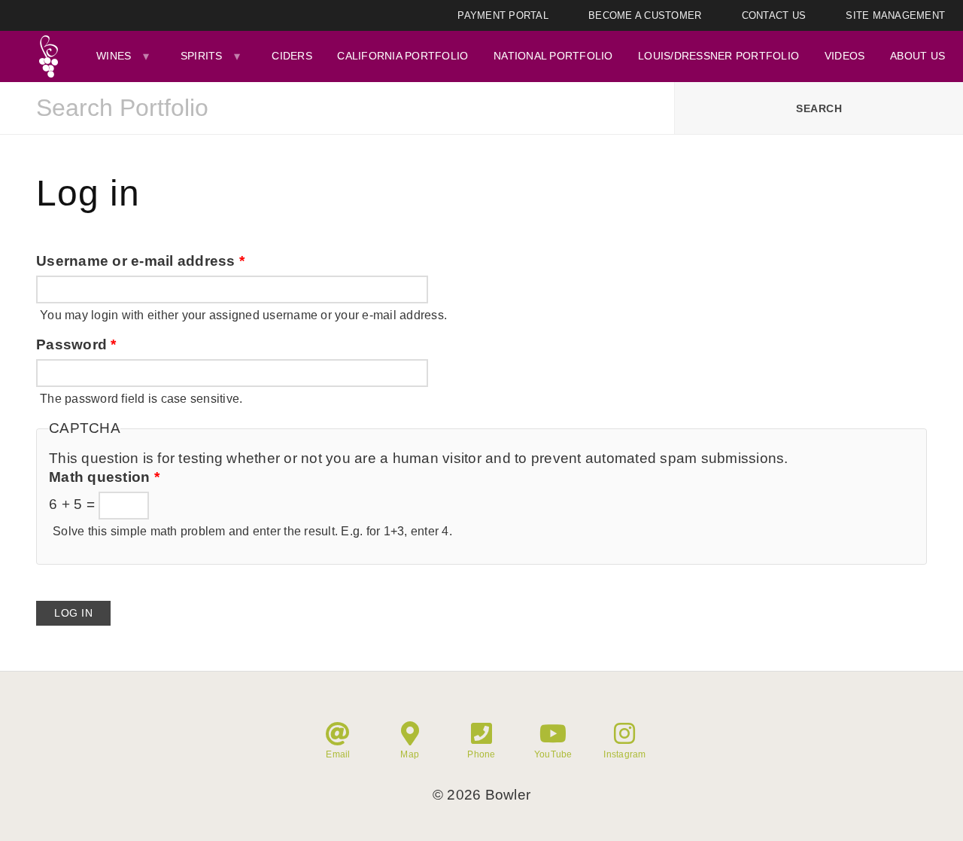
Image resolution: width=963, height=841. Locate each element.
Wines (113, 56)
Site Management (895, 15)
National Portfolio (553, 56)
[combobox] (337, 108)
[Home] (48, 56)
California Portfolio (402, 56)
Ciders (292, 56)
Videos (845, 56)
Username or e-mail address (140, 261)
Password (76, 344)
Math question (104, 477)
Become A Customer (644, 15)
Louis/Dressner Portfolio (718, 56)
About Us (917, 56)
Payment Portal (502, 15)
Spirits (202, 56)
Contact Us (774, 15)
